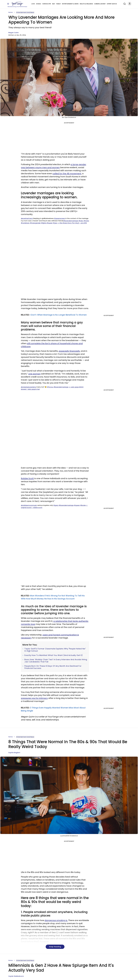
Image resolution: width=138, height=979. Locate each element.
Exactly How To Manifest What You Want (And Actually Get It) (53, 655)
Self (53, 4)
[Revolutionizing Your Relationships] (17, 4)
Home (10, 12)
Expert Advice (112, 4)
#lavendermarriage (70, 221)
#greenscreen (59, 218)
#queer (50, 223)
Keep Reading (55, 947)
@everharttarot (27, 218)
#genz (55, 505)
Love (33, 4)
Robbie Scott (27, 478)
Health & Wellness (86, 4)
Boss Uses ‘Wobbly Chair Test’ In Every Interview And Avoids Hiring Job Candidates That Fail (55, 660)
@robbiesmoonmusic (29, 505)
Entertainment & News (70, 4)
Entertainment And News (25, 12)
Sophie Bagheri (14, 753)
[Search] (124, 3)
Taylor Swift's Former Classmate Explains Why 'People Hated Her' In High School (55, 650)
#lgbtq (43, 223)
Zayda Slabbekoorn (16, 976)
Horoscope (46, 4)
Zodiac (38, 4)
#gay (55, 223)
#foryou (50, 387)
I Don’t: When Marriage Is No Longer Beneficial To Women (58, 314)
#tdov (80, 221)
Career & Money (100, 4)
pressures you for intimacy (34, 698)
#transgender (35, 223)
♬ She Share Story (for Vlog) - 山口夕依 (72, 223)
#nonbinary (25, 223)
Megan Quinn (13, 33)
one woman (34, 373)
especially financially (69, 351)
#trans (86, 221)
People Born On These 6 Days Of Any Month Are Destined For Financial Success (53, 667)
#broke (83, 505)
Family (58, 4)
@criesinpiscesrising (28, 387)
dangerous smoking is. (56, 920)
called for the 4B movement (67, 173)
